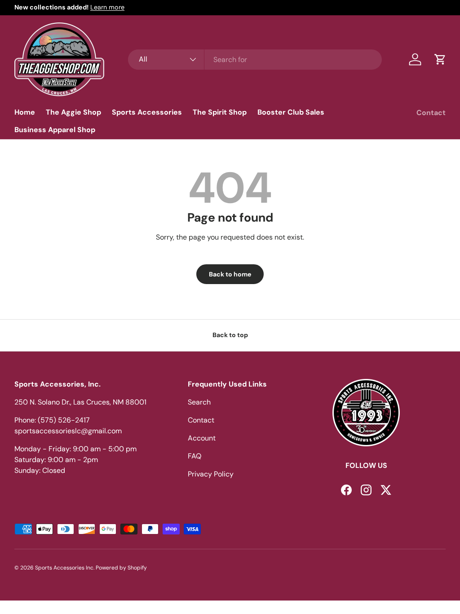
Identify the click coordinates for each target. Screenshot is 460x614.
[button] (440, 59)
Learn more (107, 7)
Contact (431, 112)
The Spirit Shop (220, 112)
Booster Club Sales (290, 112)
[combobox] (255, 59)
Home (24, 112)
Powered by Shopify (121, 567)
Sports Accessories (147, 112)
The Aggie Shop (73, 112)
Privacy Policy (211, 474)
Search (199, 402)
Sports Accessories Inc (64, 567)
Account (202, 438)
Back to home (230, 274)
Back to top (230, 335)
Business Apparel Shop (54, 129)
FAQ (194, 456)
